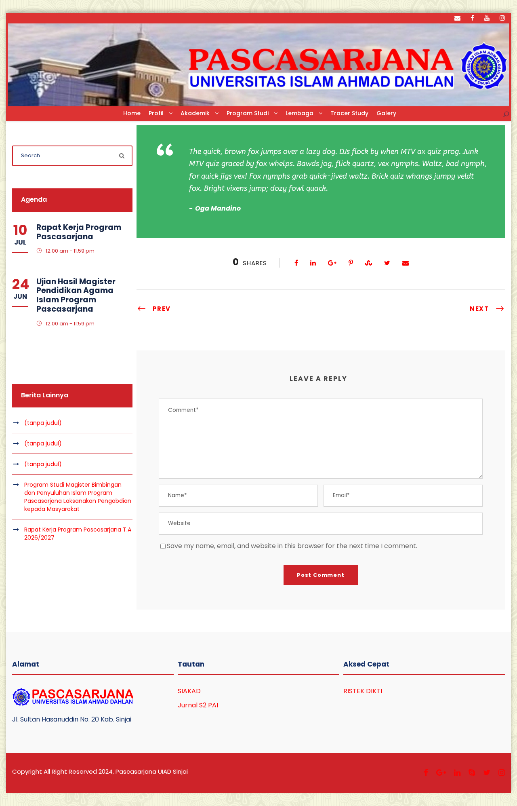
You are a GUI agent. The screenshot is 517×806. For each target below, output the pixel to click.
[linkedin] (457, 772)
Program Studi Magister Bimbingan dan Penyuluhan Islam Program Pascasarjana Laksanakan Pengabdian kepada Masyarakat (77, 497)
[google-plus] (441, 772)
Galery (386, 113)
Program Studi (248, 113)
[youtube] (487, 18)
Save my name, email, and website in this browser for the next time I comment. (292, 546)
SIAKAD (189, 691)
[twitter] (486, 772)
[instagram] (502, 18)
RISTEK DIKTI (362, 691)
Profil (156, 113)
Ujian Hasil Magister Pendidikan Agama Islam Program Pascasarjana (76, 295)
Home (132, 113)
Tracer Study (349, 113)
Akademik (195, 113)
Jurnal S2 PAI (198, 705)
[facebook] (472, 18)
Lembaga (299, 113)
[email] (457, 18)
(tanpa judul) (43, 423)
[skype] (472, 772)
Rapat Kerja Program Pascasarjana (78, 232)
